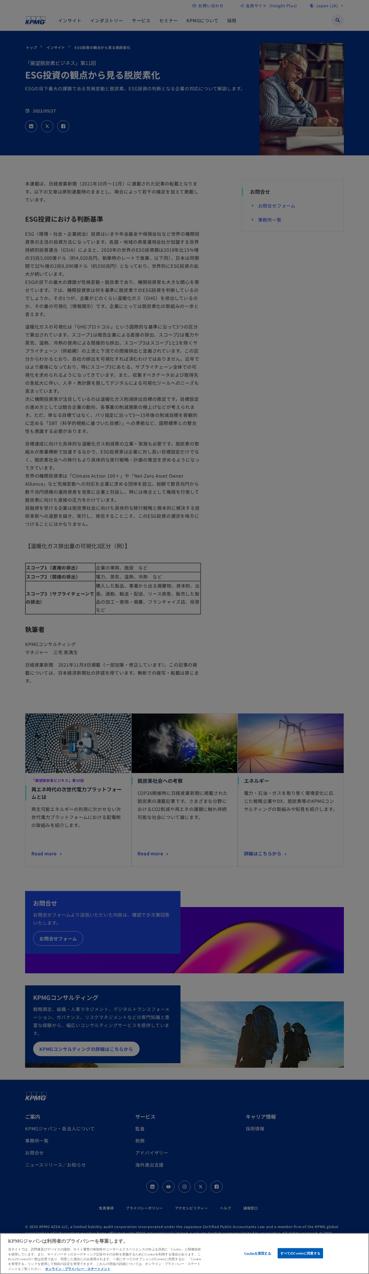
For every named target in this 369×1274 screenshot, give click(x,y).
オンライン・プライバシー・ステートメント (77, 1269)
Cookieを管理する (257, 1253)
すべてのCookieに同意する (300, 1253)
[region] (184, 1253)
